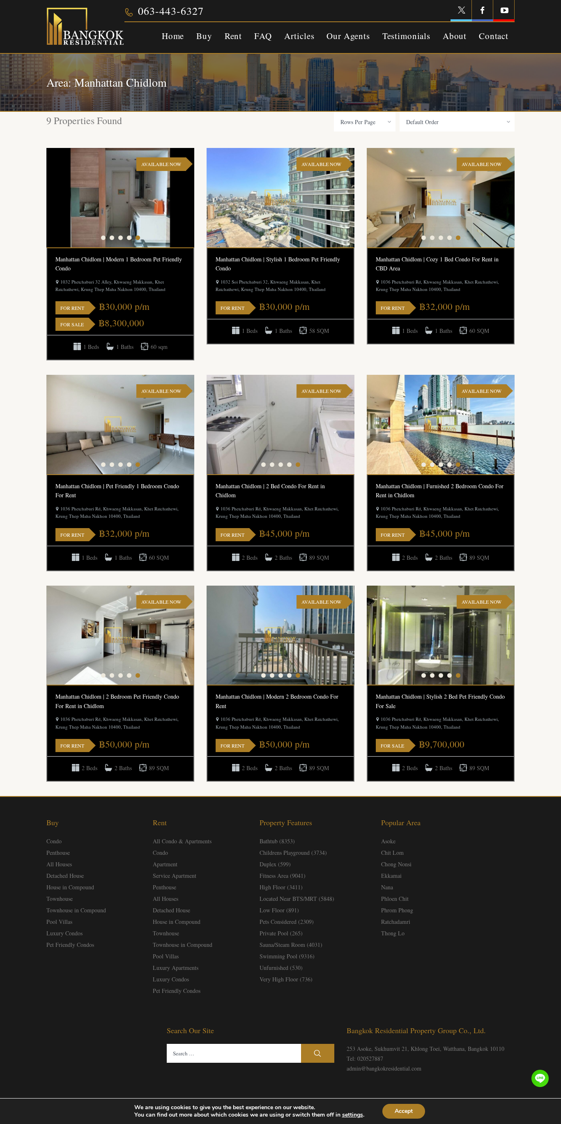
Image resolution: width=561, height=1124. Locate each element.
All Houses (59, 864)
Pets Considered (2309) (287, 922)
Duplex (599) (275, 864)
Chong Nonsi (396, 864)
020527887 (370, 1058)
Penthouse (58, 852)
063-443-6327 (171, 11)
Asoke (388, 841)
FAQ (263, 36)
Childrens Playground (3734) (293, 852)
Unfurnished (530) (281, 968)
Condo (54, 841)
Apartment (165, 864)
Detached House (65, 875)
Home (173, 36)
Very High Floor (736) (286, 979)
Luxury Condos (64, 933)
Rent (233, 36)
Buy (204, 36)
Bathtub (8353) (277, 841)
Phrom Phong (397, 910)
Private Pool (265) (281, 933)
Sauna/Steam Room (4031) (291, 945)
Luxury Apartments (175, 968)
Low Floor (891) (279, 910)
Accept (404, 1111)
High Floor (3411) (281, 887)
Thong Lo (393, 933)
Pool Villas (59, 922)
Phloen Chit (395, 898)
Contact (493, 36)
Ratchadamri (395, 922)
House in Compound (70, 887)
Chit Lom (392, 852)
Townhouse (59, 898)
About (455, 36)
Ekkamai (391, 875)
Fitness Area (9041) (283, 875)
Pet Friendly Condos (70, 945)
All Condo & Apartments (182, 841)
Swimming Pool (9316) (287, 956)
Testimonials (406, 36)
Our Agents (348, 36)
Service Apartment (174, 875)
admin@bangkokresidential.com (384, 1068)
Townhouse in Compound (76, 910)
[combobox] (364, 122)
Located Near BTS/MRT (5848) (297, 898)
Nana (387, 887)
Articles (299, 36)
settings (352, 1115)
